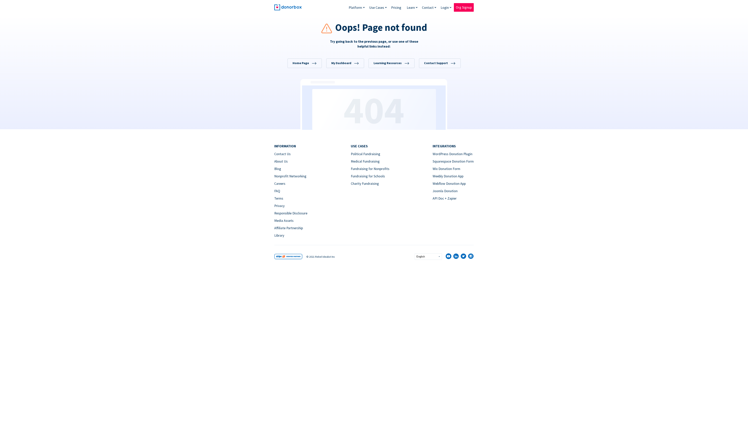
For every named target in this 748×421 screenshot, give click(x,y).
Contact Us (282, 154)
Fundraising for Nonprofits (370, 169)
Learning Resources (388, 63)
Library (279, 235)
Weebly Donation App (448, 176)
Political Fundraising (365, 154)
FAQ (277, 191)
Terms (278, 198)
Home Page (301, 63)
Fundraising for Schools (368, 176)
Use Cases (376, 7)
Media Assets (284, 220)
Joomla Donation (445, 191)
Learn (411, 7)
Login (445, 7)
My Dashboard (341, 63)
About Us (281, 161)
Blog (277, 169)
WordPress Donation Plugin (452, 154)
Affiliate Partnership (288, 228)
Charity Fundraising (365, 183)
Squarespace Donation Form (453, 161)
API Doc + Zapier (445, 198)
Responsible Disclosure (290, 213)
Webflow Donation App (449, 183)
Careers (279, 183)
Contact (428, 7)
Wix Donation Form (446, 169)
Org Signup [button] (464, 7)
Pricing (396, 7)
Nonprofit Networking (290, 176)
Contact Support (436, 63)
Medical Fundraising (365, 161)
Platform (355, 7)
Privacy (279, 206)
